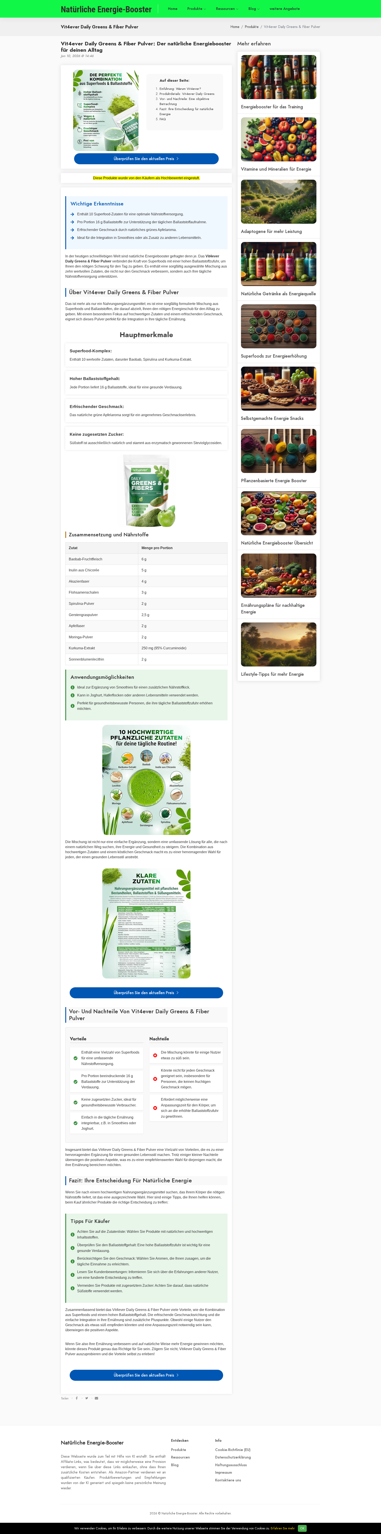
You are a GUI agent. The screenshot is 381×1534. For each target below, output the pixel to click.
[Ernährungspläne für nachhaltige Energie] (278, 575)
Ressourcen (226, 8)
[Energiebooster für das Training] (278, 76)
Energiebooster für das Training (272, 107)
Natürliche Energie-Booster (92, 1442)
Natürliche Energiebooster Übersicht (277, 543)
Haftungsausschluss (231, 1465)
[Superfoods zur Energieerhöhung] (278, 325)
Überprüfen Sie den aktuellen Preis (144, 158)
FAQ (163, 119)
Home (172, 8)
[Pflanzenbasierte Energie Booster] (278, 450)
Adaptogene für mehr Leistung (271, 231)
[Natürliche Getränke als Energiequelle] (278, 263)
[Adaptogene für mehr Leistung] (278, 201)
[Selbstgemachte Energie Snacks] (278, 388)
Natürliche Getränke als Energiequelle (278, 294)
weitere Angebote (285, 8)
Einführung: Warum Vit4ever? (180, 88)
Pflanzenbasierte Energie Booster (274, 481)
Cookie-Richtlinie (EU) (232, 1449)
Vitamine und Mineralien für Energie (276, 169)
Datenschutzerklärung (233, 1457)
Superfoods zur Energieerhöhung (274, 356)
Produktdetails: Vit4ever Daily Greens (187, 93)
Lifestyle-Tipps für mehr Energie (272, 674)
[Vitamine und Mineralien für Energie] (278, 139)
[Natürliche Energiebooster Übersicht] (278, 512)
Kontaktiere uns (228, 1480)
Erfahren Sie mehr (283, 1528)
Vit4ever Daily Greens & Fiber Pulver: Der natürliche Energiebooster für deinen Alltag (146, 47)
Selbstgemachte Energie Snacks (272, 418)
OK (302, 1528)
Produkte (195, 8)
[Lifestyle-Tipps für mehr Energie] (278, 644)
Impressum (223, 1472)
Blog (252, 8)
